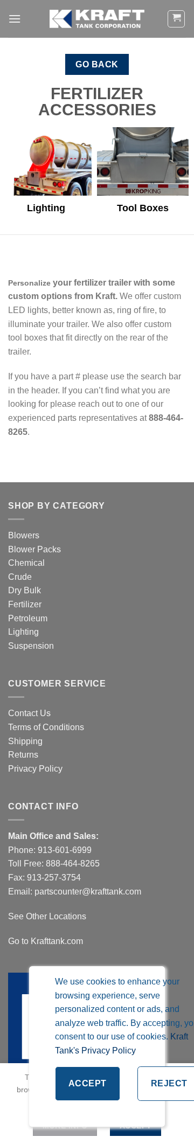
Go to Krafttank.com (45, 941)
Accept (87, 1083)
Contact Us (29, 713)
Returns (23, 754)
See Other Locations (47, 916)
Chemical (26, 562)
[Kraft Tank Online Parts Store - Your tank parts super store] (97, 19)
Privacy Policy (35, 768)
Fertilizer (24, 604)
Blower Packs (34, 549)
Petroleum (27, 618)
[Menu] (14, 18)
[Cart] (176, 18)
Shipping (25, 741)
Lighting (23, 631)
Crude (20, 576)
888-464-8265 (73, 863)
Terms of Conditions (46, 727)
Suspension (31, 645)
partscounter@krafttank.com (87, 891)
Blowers (24, 535)
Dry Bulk (24, 590)
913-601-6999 (65, 850)
